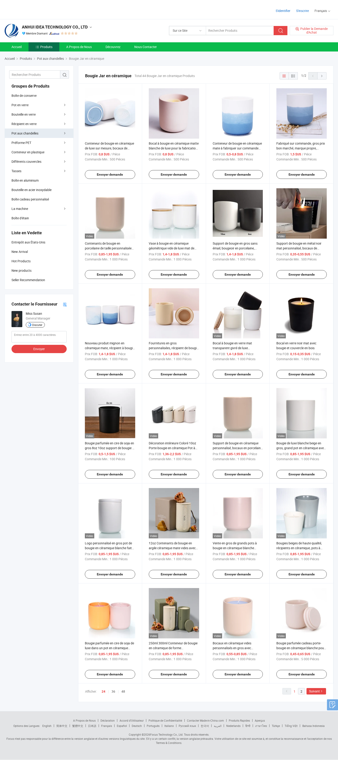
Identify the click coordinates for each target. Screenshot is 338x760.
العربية (217, 726)
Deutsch (137, 726)
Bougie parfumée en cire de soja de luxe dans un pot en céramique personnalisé (109, 648)
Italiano (169, 726)
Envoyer (39, 349)
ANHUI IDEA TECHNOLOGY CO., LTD (55, 27)
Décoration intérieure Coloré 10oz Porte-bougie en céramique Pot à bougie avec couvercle (172, 448)
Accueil (16, 47)
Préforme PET (21, 142)
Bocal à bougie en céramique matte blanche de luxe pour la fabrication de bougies (174, 148)
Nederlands (233, 726)
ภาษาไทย (261, 726)
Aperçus (260, 720)
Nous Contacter (145, 47)
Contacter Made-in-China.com (205, 720)
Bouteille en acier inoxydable (31, 190)
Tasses (16, 171)
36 (113, 691)
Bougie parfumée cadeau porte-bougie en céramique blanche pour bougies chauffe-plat (300, 648)
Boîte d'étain (20, 218)
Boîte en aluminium (25, 180)
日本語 (92, 726)
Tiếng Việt (291, 726)
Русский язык (187, 726)
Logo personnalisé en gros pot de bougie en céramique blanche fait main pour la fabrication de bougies (110, 548)
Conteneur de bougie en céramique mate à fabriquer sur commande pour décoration (237, 148)
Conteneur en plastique (27, 152)
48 (123, 691)
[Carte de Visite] (65, 304)
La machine (19, 208)
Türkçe (276, 726)
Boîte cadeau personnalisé (30, 199)
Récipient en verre (24, 124)
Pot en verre (20, 105)
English (47, 726)
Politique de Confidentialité (165, 720)
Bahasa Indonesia (313, 726)
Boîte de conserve (24, 95)
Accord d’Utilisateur (132, 720)
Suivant (314, 691)
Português (153, 726)
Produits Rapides (239, 720)
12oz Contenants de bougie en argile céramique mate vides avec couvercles (172, 548)
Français (106, 726)
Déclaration (107, 720)
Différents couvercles (26, 161)
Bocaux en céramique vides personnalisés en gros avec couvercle (232, 648)
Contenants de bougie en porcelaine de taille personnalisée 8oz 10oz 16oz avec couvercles (108, 248)
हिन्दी (247, 726)
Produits (46, 47)
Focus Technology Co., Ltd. (166, 734)
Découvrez (113, 47)
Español (122, 726)
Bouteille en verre (23, 114)
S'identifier (283, 11)
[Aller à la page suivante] (322, 75)
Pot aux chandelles (24, 133)
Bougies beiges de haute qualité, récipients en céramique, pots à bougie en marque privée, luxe (299, 548)
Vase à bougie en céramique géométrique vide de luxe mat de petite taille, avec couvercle (171, 248)
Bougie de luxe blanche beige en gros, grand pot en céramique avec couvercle (300, 448)
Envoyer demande (110, 174)
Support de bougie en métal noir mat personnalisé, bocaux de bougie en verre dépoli (298, 248)
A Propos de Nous (79, 47)
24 (103, 691)
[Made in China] (34, 9)
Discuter (37, 325)
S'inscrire (302, 11)
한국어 (205, 726)
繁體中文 (77, 726)
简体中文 (61, 726)
